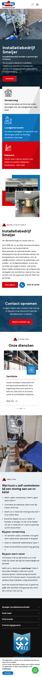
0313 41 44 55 (33, 284)
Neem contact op (21, 322)
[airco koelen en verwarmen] (21, 39)
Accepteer (8, 673)
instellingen (6, 669)
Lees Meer (10, 285)
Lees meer (18, 137)
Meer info (10, 401)
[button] (17, 408)
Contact (9, 78)
